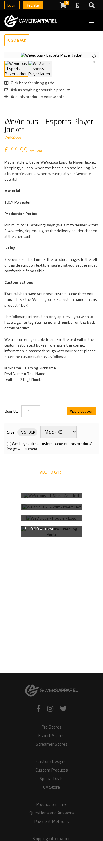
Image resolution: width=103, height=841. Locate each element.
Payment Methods (51, 821)
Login (12, 5)
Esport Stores (51, 736)
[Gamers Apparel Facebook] (38, 708)
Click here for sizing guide (32, 83)
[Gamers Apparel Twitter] (63, 708)
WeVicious (12, 137)
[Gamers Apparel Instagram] (50, 708)
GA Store (51, 787)
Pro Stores (52, 727)
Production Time (51, 804)
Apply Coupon (82, 411)
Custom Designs (51, 761)
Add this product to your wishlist (38, 97)
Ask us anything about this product (40, 90)
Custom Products (51, 770)
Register (33, 5)
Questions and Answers (51, 813)
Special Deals (51, 779)
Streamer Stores (52, 744)
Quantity (11, 411)
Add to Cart (51, 472)
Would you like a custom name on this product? (52, 443)
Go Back (18, 40)
